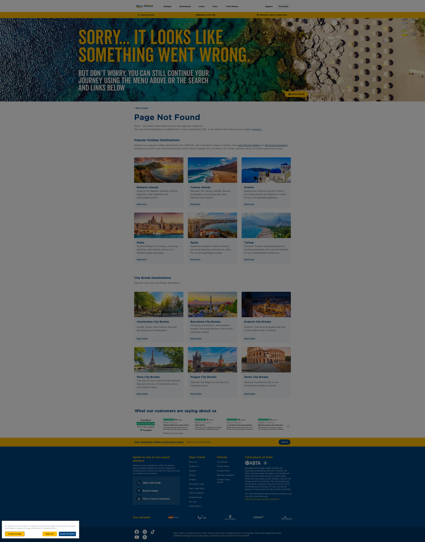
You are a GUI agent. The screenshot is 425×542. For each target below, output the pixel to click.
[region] (40, 529)
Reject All (49, 534)
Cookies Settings (14, 534)
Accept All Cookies (67, 534)
